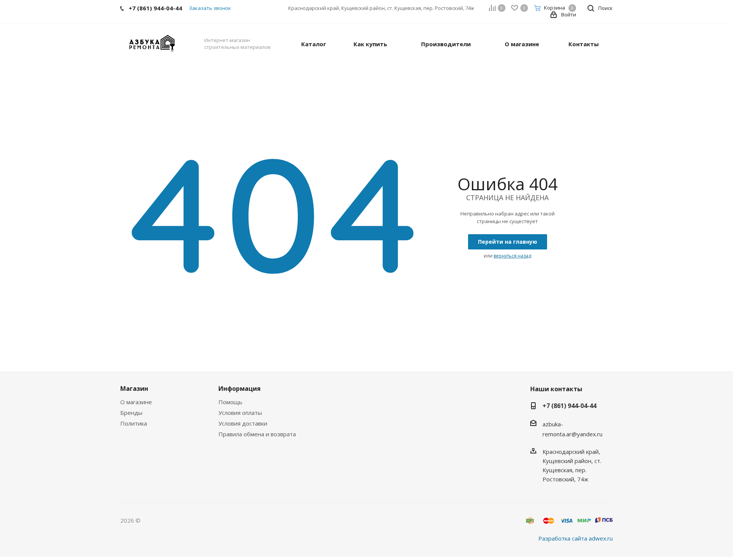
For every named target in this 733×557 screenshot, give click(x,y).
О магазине (136, 402)
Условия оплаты (240, 412)
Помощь (230, 402)
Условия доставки (242, 423)
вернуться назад (512, 256)
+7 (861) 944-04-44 (569, 406)
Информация (239, 388)
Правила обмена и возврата (257, 434)
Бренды (131, 412)
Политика (133, 423)
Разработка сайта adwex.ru (575, 538)
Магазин (134, 388)
